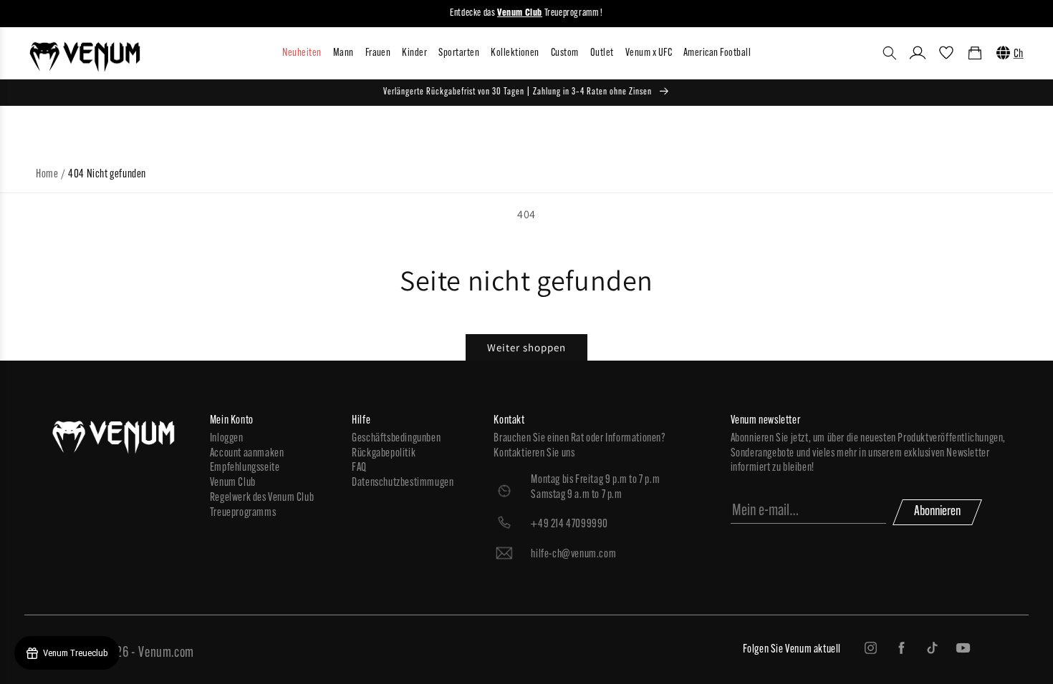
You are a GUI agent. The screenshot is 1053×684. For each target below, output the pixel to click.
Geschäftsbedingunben (396, 438)
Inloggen (227, 438)
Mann (343, 53)
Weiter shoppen (526, 347)
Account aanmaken (247, 453)
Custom (565, 53)
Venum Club (233, 483)
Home (47, 174)
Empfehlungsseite (245, 468)
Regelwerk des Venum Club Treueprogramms (262, 505)
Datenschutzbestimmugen (402, 483)
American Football (717, 53)
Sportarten (458, 53)
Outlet (602, 53)
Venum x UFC (648, 53)
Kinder (414, 53)
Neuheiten (301, 53)
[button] (889, 53)
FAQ (359, 468)
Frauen (378, 53)
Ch (1019, 54)
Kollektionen (515, 53)
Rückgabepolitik (383, 453)
